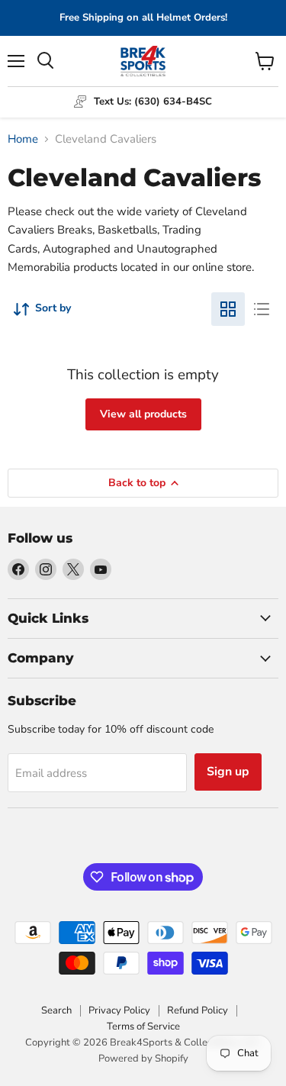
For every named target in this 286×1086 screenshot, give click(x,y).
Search (56, 1010)
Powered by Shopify (143, 1058)
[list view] (261, 309)
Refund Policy (197, 1010)
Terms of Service (143, 1026)
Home (23, 139)
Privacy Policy (119, 1010)
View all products (143, 414)
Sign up (228, 771)
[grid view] (228, 309)
